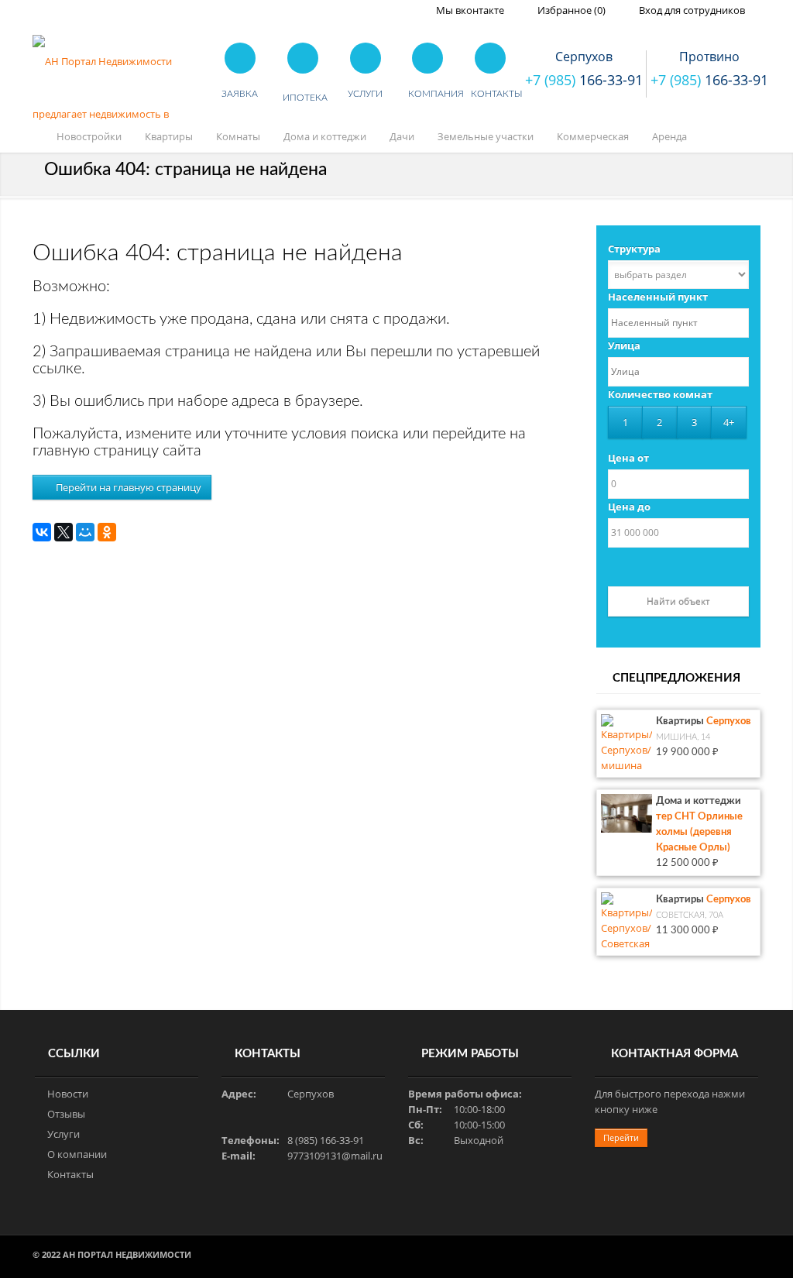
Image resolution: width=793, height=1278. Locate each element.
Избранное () (570, 10)
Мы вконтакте (469, 10)
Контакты (70, 1174)
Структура (634, 249)
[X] (63, 532)
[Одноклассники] (107, 532)
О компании (77, 1154)
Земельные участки (486, 136)
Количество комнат (660, 394)
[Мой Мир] (85, 532)
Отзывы (66, 1114)
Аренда (669, 136)
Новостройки (89, 136)
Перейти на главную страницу (127, 487)
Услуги (63, 1134)
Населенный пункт (658, 297)
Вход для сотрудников (691, 10)
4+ (728, 422)
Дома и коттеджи (324, 136)
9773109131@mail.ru (335, 1156)
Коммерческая (593, 136)
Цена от (628, 458)
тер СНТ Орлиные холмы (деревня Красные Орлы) (699, 832)
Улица (624, 345)
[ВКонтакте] (42, 532)
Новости (67, 1094)
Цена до (629, 507)
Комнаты (238, 136)
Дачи (402, 136)
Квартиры (169, 136)
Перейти (621, 1137)
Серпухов (728, 721)
